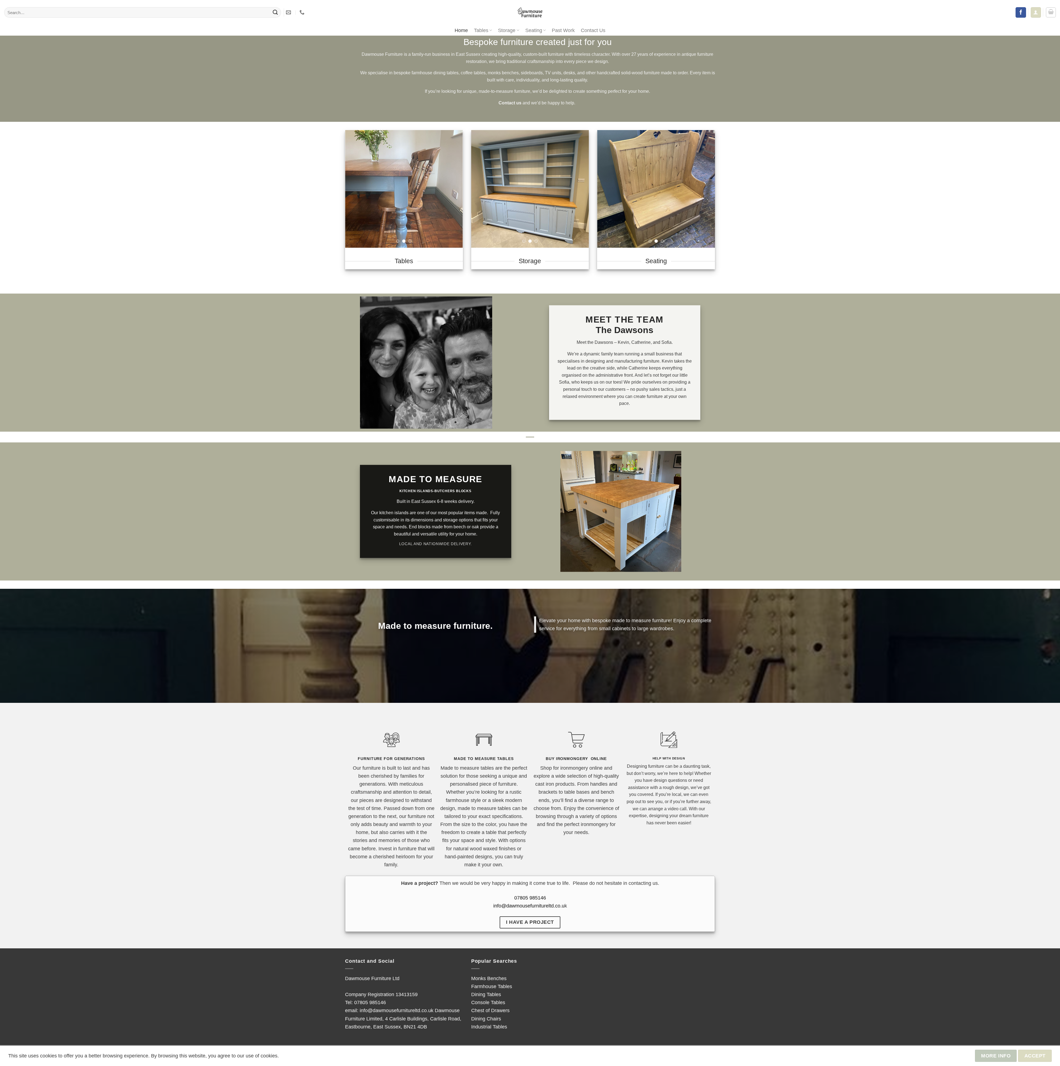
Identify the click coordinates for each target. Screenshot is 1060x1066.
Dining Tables (486, 994)
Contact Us (593, 30)
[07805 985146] (303, 12)
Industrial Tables (489, 1027)
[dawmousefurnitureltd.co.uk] (530, 12)
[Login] (1036, 12)
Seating (533, 30)
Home (461, 30)
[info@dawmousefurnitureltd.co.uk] (289, 12)
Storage (506, 30)
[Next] (454, 188)
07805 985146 (530, 898)
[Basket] (1051, 12)
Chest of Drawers (490, 1010)
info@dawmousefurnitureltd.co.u (529, 906)
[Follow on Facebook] (1021, 12)
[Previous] (354, 188)
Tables (481, 30)
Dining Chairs (486, 1019)
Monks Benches (489, 978)
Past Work (563, 30)
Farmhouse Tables (491, 986)
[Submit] (275, 12)
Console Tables (488, 1002)
